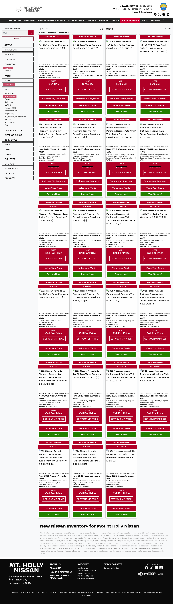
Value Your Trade (53, 105)
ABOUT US (55, 564)
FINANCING (55, 568)
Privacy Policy (47, 592)
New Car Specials (84, 573)
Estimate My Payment (53, 98)
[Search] (31, 32)
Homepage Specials (85, 578)
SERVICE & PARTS (113, 564)
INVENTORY (83, 564)
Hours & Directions (142, 11)
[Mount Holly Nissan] (28, 8)
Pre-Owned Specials (86, 576)
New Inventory (83, 568)
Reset (17, 38)
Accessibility (31, 592)
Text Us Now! (53, 111)
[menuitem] (18, 67)
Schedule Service (111, 568)
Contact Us (17, 592)
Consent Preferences (106, 592)
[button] (15, 20)
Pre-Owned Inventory (86, 570)
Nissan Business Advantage (59, 576)
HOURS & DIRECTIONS (61, 572)
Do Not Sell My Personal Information (75, 592)
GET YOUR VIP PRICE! (53, 89)
